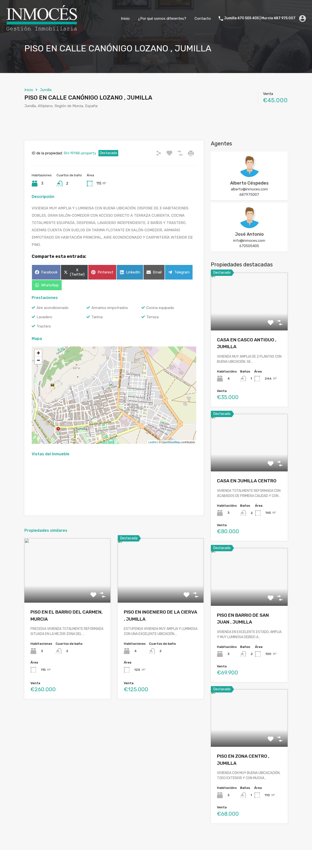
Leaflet (152, 442)
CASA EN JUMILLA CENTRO (246, 481)
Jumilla (45, 90)
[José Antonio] (249, 226)
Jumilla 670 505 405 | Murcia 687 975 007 (259, 18)
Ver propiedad (67, 590)
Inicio (125, 18)
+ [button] (38, 353)
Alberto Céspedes (249, 183)
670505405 (249, 246)
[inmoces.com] (41, 30)
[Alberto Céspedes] (249, 175)
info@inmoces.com (249, 240)
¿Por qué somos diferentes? (162, 18)
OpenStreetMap (170, 442)
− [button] (38, 360)
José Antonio (249, 234)
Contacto (203, 18)
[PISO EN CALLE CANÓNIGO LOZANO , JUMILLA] (114, 388)
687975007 (249, 194)
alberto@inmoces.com (249, 189)
